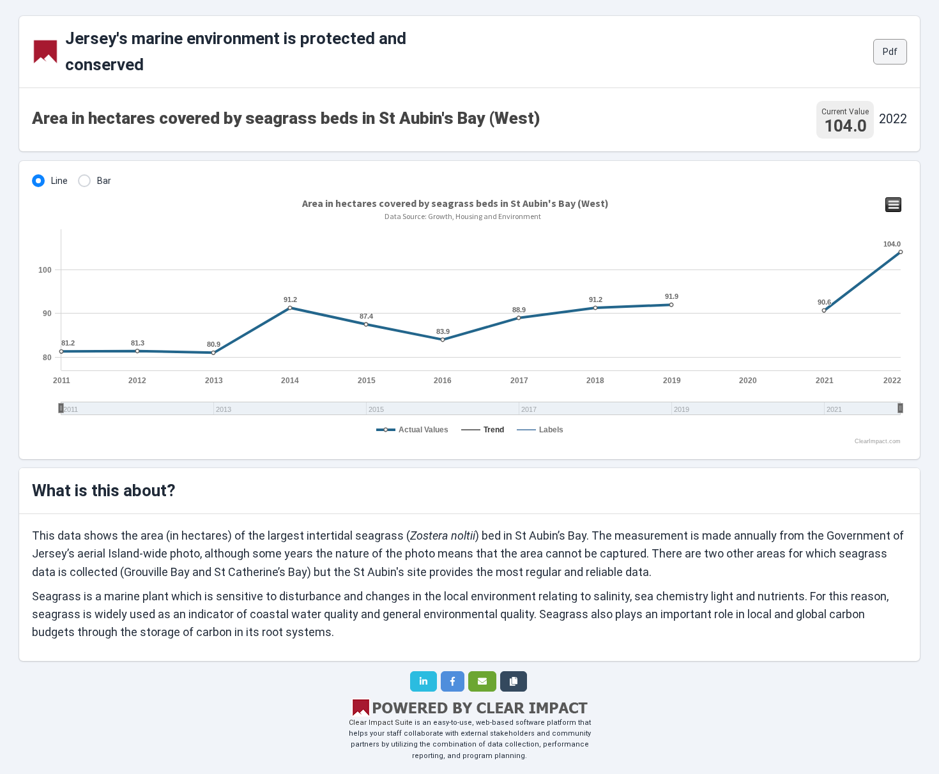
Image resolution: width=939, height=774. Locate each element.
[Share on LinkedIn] (423, 681)
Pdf (890, 52)
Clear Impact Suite (381, 722)
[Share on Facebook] (452, 681)
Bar (104, 181)
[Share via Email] (482, 681)
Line (59, 181)
